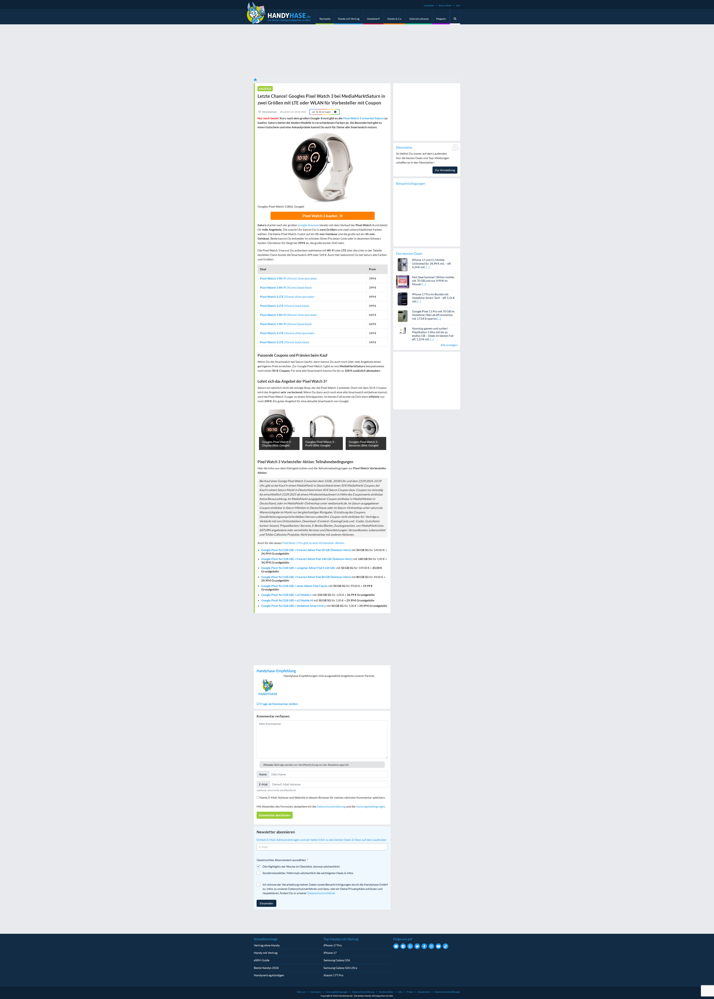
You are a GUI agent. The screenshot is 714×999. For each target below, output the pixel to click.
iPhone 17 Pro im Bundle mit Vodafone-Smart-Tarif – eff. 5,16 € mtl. (433, 297)
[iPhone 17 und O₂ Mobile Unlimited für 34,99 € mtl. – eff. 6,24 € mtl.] (402, 264)
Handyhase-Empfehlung (276, 671)
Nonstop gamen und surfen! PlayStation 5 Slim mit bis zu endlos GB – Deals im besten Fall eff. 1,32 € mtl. (433, 334)
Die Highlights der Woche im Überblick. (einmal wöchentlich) (301, 866)
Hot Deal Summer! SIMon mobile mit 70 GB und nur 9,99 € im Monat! (433, 280)
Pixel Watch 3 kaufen (320, 216)
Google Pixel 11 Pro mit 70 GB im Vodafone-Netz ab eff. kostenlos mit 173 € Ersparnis (433, 314)
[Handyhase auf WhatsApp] (410, 946)
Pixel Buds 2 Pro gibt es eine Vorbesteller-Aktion (313, 543)
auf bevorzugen (321, 111)
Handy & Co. (394, 18)
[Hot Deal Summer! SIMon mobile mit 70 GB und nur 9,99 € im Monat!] (402, 281)
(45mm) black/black (286, 324)
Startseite (324, 18)
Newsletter (429, 5)
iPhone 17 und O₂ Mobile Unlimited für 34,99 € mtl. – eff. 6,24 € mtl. (431, 263)
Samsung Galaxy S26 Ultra (340, 967)
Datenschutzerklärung (331, 806)
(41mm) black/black (286, 287)
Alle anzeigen (448, 345)
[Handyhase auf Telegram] (403, 946)
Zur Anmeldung (445, 170)
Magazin (441, 18)
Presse (410, 991)
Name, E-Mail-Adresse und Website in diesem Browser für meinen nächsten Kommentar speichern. (322, 797)
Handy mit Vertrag (348, 18)
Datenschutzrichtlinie (321, 893)
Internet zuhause (419, 18)
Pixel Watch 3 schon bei (363, 118)
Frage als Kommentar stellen (279, 704)
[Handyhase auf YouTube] (438, 946)
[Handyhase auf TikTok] (445, 946)
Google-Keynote (308, 225)
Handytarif (373, 18)
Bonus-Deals (445, 5)
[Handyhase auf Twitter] (417, 946)
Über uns (301, 991)
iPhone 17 (330, 952)
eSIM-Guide (261, 960)
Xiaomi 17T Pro (333, 975)
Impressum (315, 991)
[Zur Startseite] (255, 79)
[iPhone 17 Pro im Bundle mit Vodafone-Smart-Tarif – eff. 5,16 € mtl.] (402, 298)
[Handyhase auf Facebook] (424, 946)
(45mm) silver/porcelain (288, 315)
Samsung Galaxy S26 (337, 960)
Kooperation (423, 991)
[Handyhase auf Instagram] (431, 946)
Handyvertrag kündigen (269, 975)
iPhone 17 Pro (333, 945)
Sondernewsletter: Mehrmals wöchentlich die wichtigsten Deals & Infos (308, 873)
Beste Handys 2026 (266, 967)
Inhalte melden (386, 991)
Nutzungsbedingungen (370, 806)
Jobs (458, 5)
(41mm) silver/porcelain (288, 278)
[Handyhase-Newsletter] (396, 946)
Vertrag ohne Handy (267, 945)
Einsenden (266, 903)
